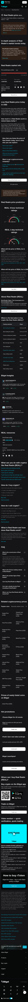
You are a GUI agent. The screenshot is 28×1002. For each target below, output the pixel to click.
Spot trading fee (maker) (9, 328)
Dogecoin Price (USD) (6, 630)
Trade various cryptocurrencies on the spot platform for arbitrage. (13, 173)
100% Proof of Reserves (9, 361)
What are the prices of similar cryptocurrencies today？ (10, 154)
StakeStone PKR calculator (7, 925)
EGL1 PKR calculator (6, 933)
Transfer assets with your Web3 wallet (11, 479)
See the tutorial (5, 500)
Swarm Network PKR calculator (8, 936)
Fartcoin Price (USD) (6, 655)
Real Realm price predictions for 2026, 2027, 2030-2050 (13, 263)
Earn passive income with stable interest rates (13, 477)
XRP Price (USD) (6, 678)
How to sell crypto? (7, 148)
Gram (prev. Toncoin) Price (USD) (6, 646)
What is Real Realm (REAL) (9, 150)
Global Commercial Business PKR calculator (11, 922)
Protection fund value (8, 357)
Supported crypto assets (9, 350)
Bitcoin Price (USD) (19, 655)
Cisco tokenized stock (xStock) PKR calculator (12, 917)
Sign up (5, 32)
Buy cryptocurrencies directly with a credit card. (13, 169)
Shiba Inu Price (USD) (20, 622)
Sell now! (3, 519)
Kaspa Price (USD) (5, 614)
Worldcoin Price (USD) (20, 686)
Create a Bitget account (8, 164)
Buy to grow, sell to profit (7, 470)
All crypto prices (14, 184)
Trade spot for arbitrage (7, 472)
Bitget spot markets (16, 30)
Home (2, 9)
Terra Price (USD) (7, 622)
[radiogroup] (9, 440)
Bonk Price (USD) (20, 638)
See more (3, 541)
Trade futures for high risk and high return (12, 475)
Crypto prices (7, 9)
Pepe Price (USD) (20, 630)
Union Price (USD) (7, 704)
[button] (14, 952)
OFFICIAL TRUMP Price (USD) (21, 678)
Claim (24, 947)
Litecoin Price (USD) (5, 663)
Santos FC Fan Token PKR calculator (10, 931)
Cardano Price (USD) (6, 638)
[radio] (6, 440)
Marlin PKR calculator (6, 920)
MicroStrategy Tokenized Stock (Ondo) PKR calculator (14, 914)
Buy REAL (14, 289)
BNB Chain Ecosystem (7, 444)
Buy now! (3, 497)
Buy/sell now (14, 95)
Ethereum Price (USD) (6, 686)
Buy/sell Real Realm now (14, 180)
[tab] (14, 952)
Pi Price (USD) (20, 647)
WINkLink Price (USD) (20, 663)
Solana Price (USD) (5, 671)
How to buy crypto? (7, 145)
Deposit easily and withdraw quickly (10, 468)
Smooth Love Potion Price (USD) (19, 614)
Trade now (14, 812)
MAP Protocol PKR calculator (8, 939)
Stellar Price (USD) (19, 671)
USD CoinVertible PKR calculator (9, 928)
